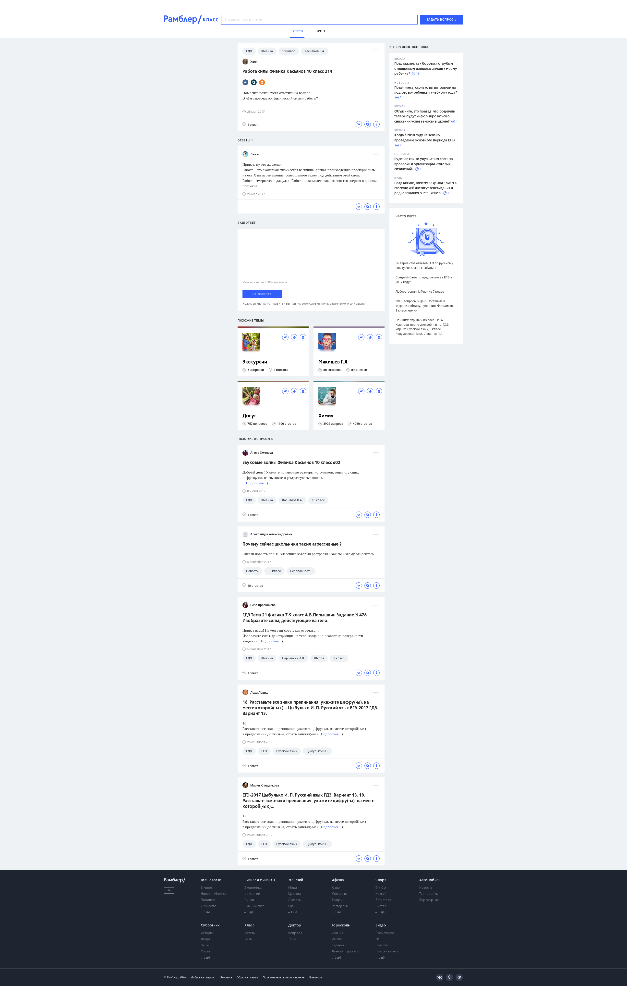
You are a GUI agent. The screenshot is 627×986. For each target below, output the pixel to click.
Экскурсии (254, 362)
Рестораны (340, 906)
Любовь (294, 900)
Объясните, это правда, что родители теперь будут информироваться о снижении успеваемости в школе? (424, 116)
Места (205, 951)
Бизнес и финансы (259, 880)
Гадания (338, 945)
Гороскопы (341, 925)
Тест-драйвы (428, 894)
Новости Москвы (213, 894)
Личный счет (254, 906)
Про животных (386, 951)
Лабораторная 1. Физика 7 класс (420, 291)
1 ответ (252, 124)
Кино (336, 887)
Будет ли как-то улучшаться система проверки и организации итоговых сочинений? (423, 164)
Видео (380, 925)
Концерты (339, 894)
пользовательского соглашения (343, 303)
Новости (425, 887)
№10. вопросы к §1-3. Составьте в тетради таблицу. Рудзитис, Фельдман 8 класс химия (424, 305)
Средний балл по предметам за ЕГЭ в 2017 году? (424, 279)
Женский (295, 880)
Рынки (249, 900)
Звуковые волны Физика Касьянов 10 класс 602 (291, 463)
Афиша (338, 880)
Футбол (381, 887)
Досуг (249, 416)
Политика (208, 900)
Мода (292, 887)
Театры (337, 900)
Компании (252, 894)
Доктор (294, 925)
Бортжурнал (429, 900)
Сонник (337, 933)
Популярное (385, 933)
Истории (207, 933)
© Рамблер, (171, 977)
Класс (249, 925)
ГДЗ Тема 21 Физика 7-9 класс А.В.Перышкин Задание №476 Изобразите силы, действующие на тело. (304, 618)
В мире (206, 887)
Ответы (249, 933)
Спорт (380, 880)
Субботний (210, 925)
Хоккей (380, 894)
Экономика (253, 887)
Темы (248, 939)
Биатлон (381, 906)
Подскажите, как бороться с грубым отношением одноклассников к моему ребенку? (425, 68)
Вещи (205, 945)
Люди (205, 939)
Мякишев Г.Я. (333, 362)
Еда (291, 906)
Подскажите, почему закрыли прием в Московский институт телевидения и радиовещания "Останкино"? (425, 188)
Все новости (211, 880)
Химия (325, 416)
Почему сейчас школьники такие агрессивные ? (292, 544)
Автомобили (430, 880)
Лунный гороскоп (345, 951)
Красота (294, 894)
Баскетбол (383, 900)
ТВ (377, 939)
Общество (209, 906)
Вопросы (295, 933)
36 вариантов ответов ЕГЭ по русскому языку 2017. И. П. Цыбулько (424, 265)
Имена (337, 939)
